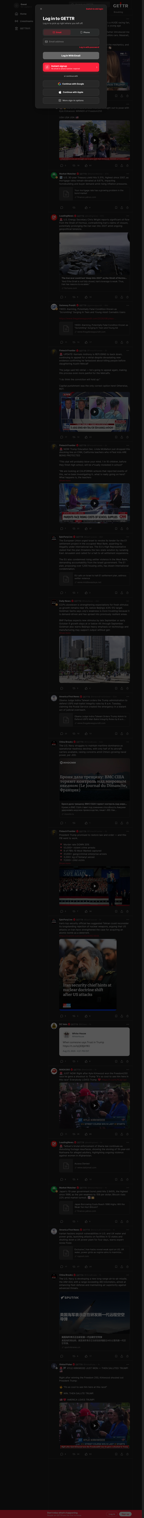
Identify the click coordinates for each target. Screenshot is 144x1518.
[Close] (41, 9)
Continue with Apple (73, 92)
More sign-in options (73, 100)
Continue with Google (73, 84)
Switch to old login (94, 9)
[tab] (57, 32)
